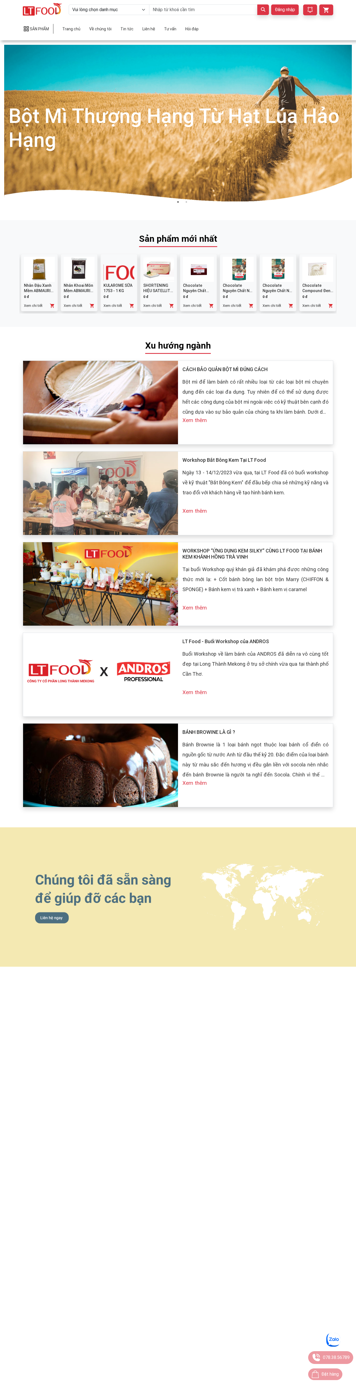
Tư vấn (170, 29)
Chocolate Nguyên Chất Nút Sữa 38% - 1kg (238, 290)
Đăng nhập (285, 9)
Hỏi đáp (192, 29)
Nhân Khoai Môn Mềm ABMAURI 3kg (78, 290)
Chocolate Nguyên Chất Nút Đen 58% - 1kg (278, 290)
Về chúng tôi (100, 29)
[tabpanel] (178, 128)
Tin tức (127, 29)
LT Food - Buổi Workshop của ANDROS (225, 641)
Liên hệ (148, 29)
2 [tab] (186, 202)
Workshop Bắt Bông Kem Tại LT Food (224, 460)
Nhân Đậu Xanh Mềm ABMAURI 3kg (37, 290)
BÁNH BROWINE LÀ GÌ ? (208, 732)
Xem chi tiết (33, 306)
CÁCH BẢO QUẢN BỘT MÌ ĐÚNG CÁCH (225, 369)
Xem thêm (194, 420)
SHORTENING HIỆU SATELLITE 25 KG (157, 290)
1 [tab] (178, 202)
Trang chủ (71, 29)
